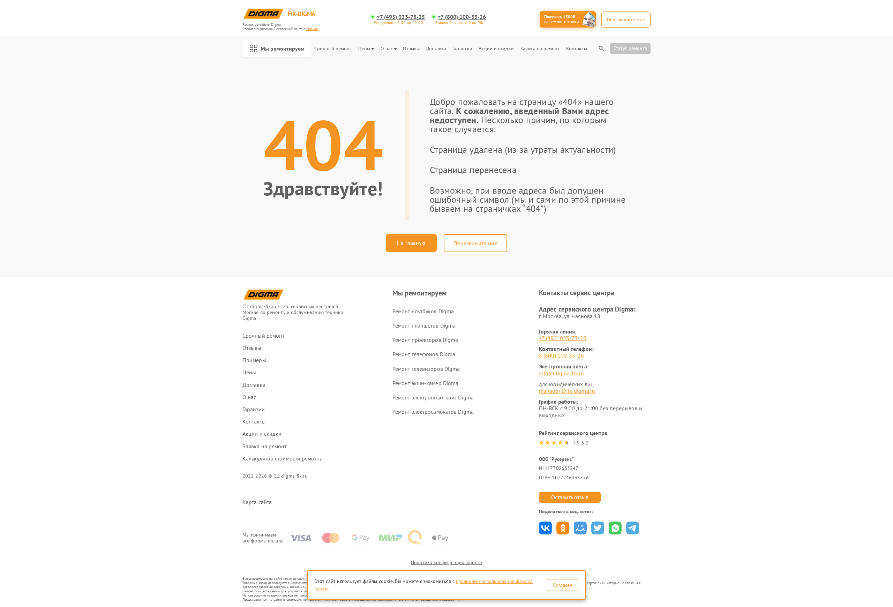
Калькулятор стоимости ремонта (282, 458)
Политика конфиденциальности (446, 562)
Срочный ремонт (333, 49)
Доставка (436, 49)
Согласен (562, 585)
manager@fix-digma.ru (567, 390)
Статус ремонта (630, 48)
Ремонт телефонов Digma (423, 354)
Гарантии (462, 49)
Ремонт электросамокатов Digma (433, 411)
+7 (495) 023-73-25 (401, 17)
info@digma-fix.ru (561, 373)
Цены (364, 49)
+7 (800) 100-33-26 (462, 17)
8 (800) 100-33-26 (561, 355)
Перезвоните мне (475, 243)
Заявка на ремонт (540, 49)
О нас (387, 49)
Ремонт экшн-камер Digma (425, 383)
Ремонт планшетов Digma (424, 325)
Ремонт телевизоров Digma (426, 368)
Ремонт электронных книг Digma (433, 397)
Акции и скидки (496, 49)
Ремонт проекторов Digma (425, 339)
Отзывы (411, 49)
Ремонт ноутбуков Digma (423, 311)
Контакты (576, 49)
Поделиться (545, 528)
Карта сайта (257, 502)
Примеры (254, 360)
